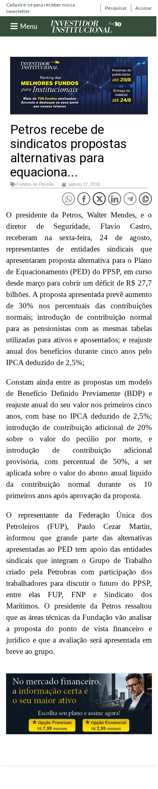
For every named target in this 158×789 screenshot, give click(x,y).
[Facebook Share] (83, 198)
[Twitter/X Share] (99, 198)
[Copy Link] (145, 198)
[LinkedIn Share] (114, 198)
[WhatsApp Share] (68, 198)
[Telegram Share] (130, 198)
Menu (28, 26)
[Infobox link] (51, 8)
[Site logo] (85, 25)
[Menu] (14, 26)
